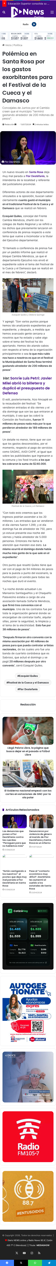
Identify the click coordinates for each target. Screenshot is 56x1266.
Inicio (8, 45)
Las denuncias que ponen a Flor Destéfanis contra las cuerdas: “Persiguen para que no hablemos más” (14, 838)
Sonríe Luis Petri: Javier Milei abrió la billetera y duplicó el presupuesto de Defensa (27, 386)
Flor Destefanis (28, 689)
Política (18, 45)
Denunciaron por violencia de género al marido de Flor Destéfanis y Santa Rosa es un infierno (40, 837)
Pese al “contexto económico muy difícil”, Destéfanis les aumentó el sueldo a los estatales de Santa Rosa (40, 879)
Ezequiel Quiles (28, 675)
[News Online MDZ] (28, 12)
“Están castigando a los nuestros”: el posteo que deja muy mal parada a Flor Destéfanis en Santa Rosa (14, 878)
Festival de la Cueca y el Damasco (28, 682)
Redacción (9, 124)
